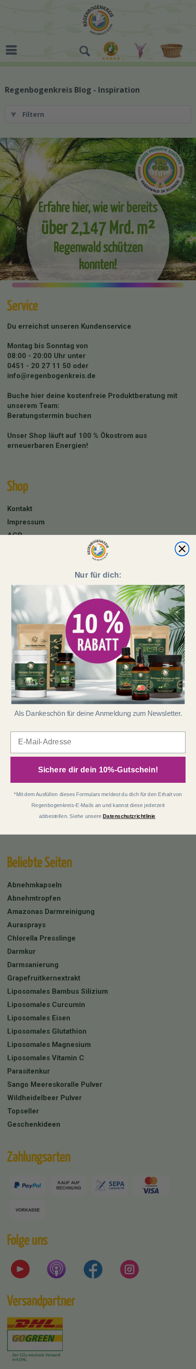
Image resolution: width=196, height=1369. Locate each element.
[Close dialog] (182, 548)
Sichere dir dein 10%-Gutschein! (98, 769)
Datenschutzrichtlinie (129, 816)
